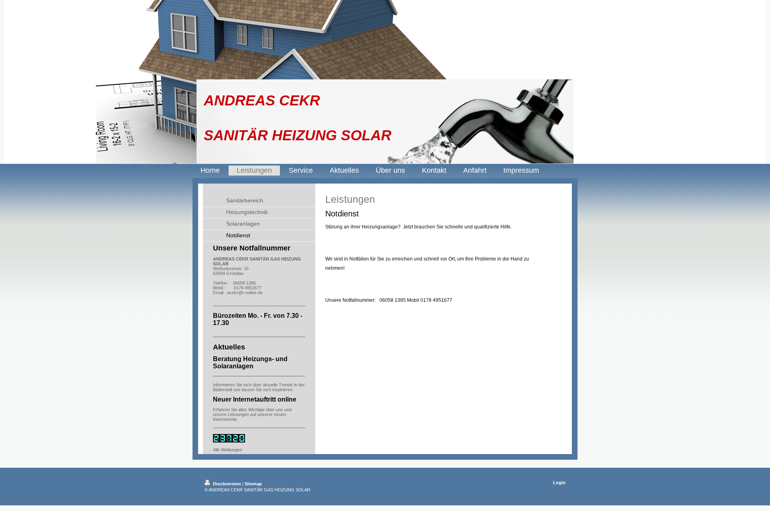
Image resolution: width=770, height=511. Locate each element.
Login (559, 482)
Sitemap (253, 483)
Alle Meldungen (227, 449)
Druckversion (227, 483)
